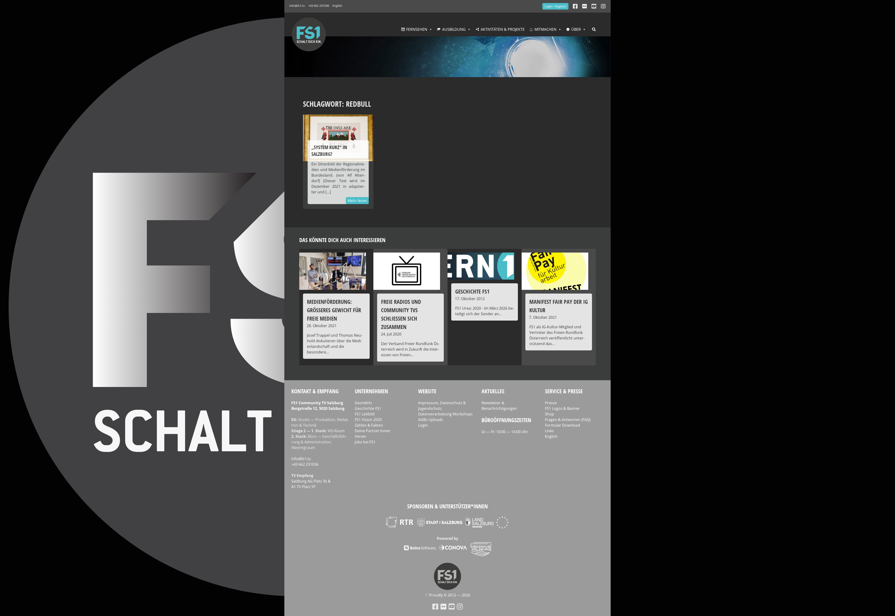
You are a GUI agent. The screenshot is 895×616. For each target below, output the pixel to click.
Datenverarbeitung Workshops (445, 414)
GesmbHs (363, 402)
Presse (551, 402)
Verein (360, 436)
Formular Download (562, 425)
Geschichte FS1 (368, 408)
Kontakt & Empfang (315, 391)
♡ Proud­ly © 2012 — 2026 (447, 595)
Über (576, 29)
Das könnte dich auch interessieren (342, 240)
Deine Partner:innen (372, 430)
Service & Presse (564, 391)
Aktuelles (493, 391)
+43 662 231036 (318, 5)
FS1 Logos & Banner (562, 408)
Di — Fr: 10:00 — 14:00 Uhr (505, 431)
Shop (549, 414)
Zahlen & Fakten (369, 425)
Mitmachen (545, 29)
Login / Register (555, 6)
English (337, 5)
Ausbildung (454, 29)
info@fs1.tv (297, 5)
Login (423, 425)
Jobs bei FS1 (365, 442)
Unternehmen (371, 391)
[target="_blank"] (603, 6)
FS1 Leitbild (365, 414)
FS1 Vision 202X (368, 419)
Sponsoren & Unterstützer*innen (447, 506)
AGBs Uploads (430, 419)
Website (427, 391)
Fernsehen (416, 29)
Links (549, 430)
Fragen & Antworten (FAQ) (568, 419)
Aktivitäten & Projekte (503, 29)
